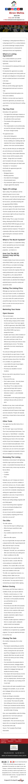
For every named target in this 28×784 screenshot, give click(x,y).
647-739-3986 (16, 17)
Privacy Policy (18, 741)
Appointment (10, 741)
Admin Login (3, 742)
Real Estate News (4, 739)
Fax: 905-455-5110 (19, 753)
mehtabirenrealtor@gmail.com (15, 19)
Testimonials (13, 739)
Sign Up (20, 739)
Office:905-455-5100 (9, 753)
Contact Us (3, 741)
